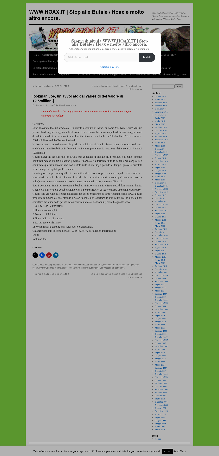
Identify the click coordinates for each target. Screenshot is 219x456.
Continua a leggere (109, 66)
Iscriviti (147, 57)
